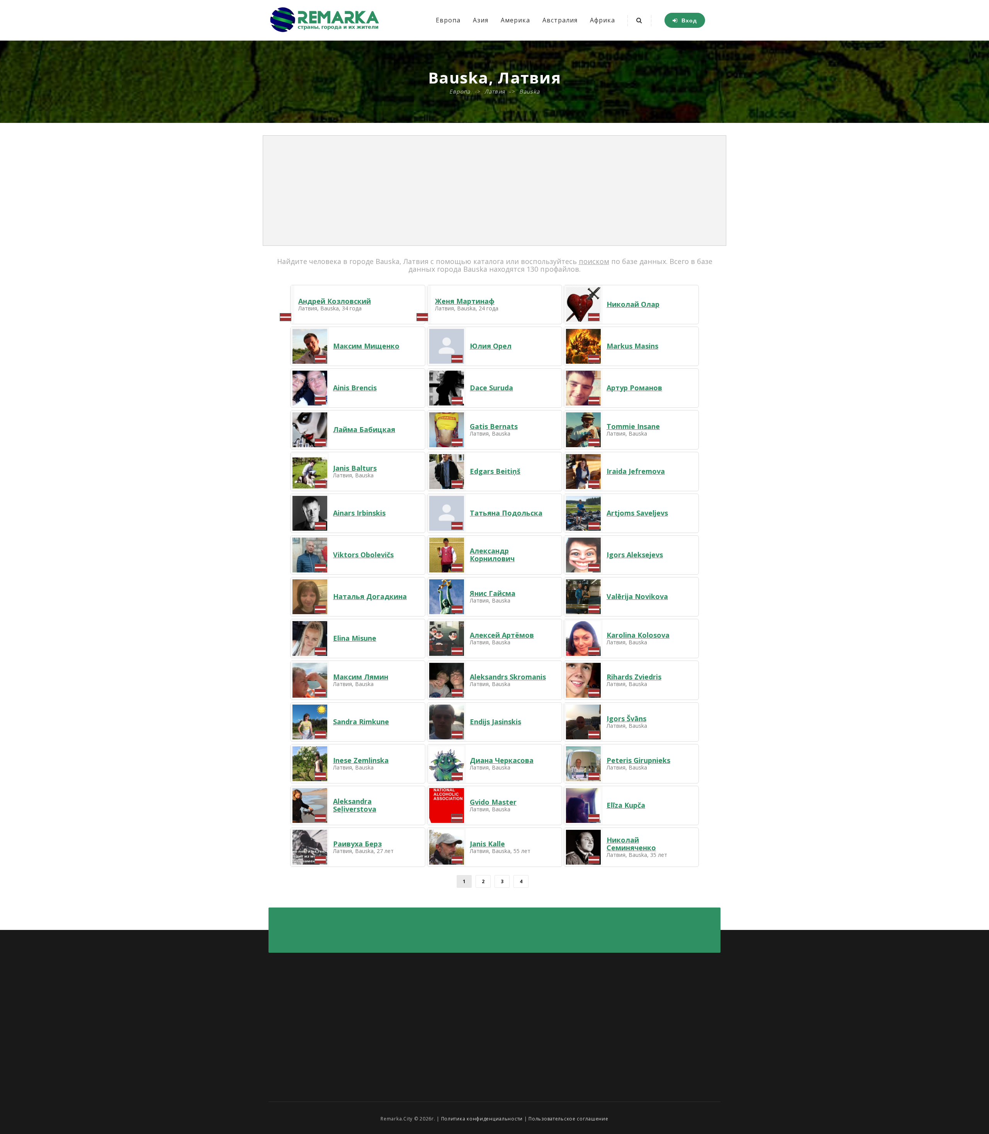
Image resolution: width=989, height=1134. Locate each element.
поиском (594, 261)
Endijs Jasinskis (495, 721)
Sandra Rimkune (361, 721)
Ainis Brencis (355, 387)
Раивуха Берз (357, 843)
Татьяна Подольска (506, 513)
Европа (448, 20)
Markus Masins (632, 346)
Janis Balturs (355, 468)
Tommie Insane (633, 426)
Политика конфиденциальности (482, 1118)
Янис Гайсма (492, 593)
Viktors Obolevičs (363, 554)
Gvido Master (493, 802)
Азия (480, 20)
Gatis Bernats (494, 426)
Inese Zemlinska (361, 760)
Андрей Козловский (334, 301)
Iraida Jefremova (636, 471)
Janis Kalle (487, 843)
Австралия (560, 20)
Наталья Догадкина (370, 596)
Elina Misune (354, 638)
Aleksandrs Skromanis (508, 676)
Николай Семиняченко (631, 843)
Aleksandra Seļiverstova (354, 805)
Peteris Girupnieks (638, 760)
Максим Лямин (360, 676)
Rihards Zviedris (634, 676)
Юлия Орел (490, 346)
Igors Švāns (626, 718)
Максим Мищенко (366, 346)
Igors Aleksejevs (635, 554)
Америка (515, 20)
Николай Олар (633, 304)
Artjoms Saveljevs (637, 513)
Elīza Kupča (626, 805)
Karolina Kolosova (638, 635)
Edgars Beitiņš (495, 471)
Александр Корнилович (492, 554)
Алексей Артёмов (502, 635)
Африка (602, 20)
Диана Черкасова (502, 760)
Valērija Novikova (637, 596)
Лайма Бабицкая (364, 429)
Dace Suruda (491, 387)
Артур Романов (634, 387)
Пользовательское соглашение (568, 1118)
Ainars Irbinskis (359, 513)
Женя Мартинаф (464, 301)
